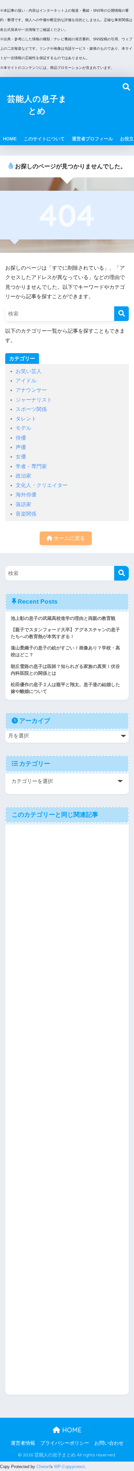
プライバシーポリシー (64, 1443)
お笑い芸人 (29, 371)
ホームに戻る (68, 538)
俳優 (21, 438)
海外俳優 (26, 494)
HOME (10, 138)
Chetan (43, 1466)
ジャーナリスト (34, 400)
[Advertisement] (97, 104)
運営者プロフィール (92, 138)
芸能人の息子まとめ (37, 105)
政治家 (23, 476)
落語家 (23, 504)
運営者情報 (23, 1443)
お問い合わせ (109, 1443)
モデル (23, 428)
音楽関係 (26, 514)
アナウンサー (31, 390)
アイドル (26, 380)
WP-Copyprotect (69, 1466)
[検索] (121, 313)
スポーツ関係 (31, 409)
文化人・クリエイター (42, 485)
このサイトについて (44, 138)
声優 (21, 447)
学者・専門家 (31, 466)
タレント (26, 418)
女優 (21, 456)
